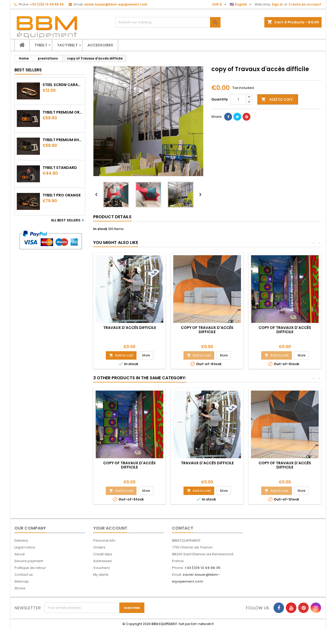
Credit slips (102, 554)
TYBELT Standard (60, 168)
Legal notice (24, 547)
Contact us (23, 574)
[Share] (228, 117)
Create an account (304, 4)
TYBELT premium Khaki (63, 140)
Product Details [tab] (112, 217)
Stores (19, 588)
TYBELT (40, 45)
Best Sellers (28, 70)
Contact (182, 528)
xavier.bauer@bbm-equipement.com (115, 4)
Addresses (102, 560)
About (19, 554)
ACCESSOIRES (100, 45)
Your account (110, 528)
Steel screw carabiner (63, 85)
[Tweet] (237, 117)
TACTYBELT (67, 45)
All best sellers (68, 220)
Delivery (21, 540)
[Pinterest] (246, 117)
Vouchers (101, 567)
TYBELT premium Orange (63, 112)
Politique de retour (30, 567)
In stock (100, 229)
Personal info (104, 540)
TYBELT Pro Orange (62, 195)
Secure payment (28, 560)
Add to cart (277, 99)
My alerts (100, 574)
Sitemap (21, 581)
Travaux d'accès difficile (129, 327)
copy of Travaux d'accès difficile (207, 329)
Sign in (277, 4)
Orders (99, 547)
